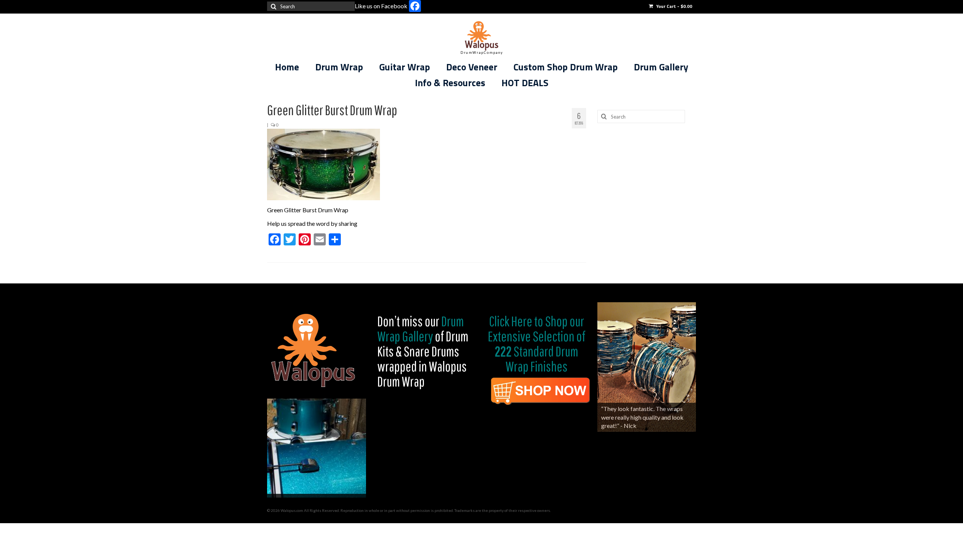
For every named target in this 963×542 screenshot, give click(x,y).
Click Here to (516, 321)
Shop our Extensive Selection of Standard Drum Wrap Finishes (536, 344)
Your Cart (673, 6)
